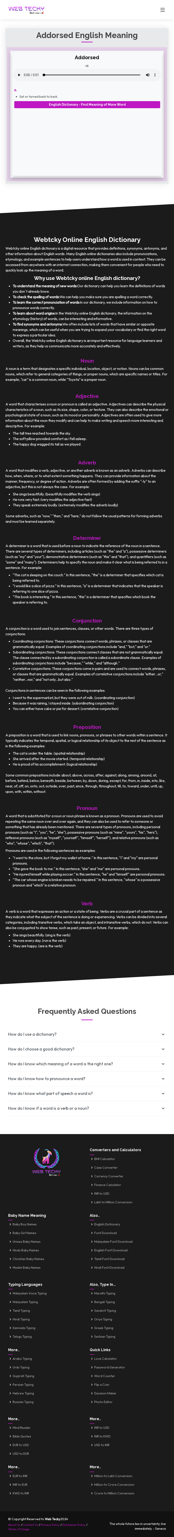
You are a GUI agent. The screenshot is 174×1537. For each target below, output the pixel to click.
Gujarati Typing (23, 1376)
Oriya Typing (103, 1319)
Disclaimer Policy (74, 1525)
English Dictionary (107, 1224)
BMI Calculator (104, 1158)
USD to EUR (21, 1453)
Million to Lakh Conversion (113, 1476)
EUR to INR (20, 1476)
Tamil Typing (21, 1310)
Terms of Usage (18, 1529)
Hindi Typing (21, 1319)
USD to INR (101, 1445)
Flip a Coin (101, 1384)
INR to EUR (20, 1484)
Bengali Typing (104, 1302)
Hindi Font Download (109, 1267)
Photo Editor (103, 1402)
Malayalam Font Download (113, 1241)
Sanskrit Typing (105, 1310)
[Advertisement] (87, 140)
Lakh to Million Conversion (113, 1202)
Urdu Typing (21, 1367)
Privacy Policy (50, 1525)
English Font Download (111, 1250)
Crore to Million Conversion (114, 1493)
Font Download (105, 1233)
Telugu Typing (22, 1336)
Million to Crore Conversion (114, 1484)
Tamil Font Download (109, 1258)
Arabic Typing (22, 1358)
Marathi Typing (104, 1293)
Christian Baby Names (28, 1258)
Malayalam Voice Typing (30, 1293)
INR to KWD (102, 1436)
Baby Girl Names (24, 1233)
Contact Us (30, 1525)
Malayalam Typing (25, 1302)
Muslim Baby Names (27, 1267)
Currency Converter (108, 1176)
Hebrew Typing (23, 1393)
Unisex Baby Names (27, 1241)
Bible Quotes (22, 1436)
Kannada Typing (24, 1328)
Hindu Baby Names (26, 1250)
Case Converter (106, 1167)
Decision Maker (105, 1393)
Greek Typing (103, 1328)
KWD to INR (21, 1493)
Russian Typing (23, 1402)
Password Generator (109, 1367)
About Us (14, 1525)
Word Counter (104, 1376)
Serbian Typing (104, 1336)
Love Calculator (105, 1358)
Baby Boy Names (25, 1224)
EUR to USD (21, 1445)
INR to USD (101, 1193)
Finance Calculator (107, 1184)
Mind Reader (22, 1427)
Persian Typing (23, 1384)
